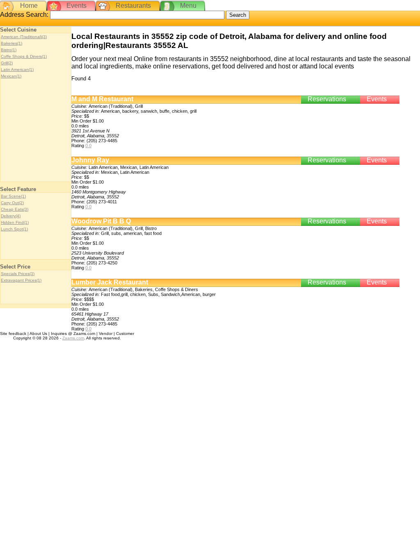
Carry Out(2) (12, 202)
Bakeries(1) (11, 43)
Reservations (327, 99)
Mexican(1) (11, 76)
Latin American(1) (17, 69)
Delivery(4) (11, 216)
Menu (188, 5)
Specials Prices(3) (17, 273)
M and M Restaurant (102, 99)
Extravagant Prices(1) (21, 280)
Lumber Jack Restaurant (109, 282)
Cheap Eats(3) (14, 209)
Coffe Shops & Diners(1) (24, 56)
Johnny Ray (90, 160)
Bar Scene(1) (13, 196)
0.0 (88, 145)
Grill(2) (7, 63)
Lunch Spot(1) (14, 229)
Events (76, 5)
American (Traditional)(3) (24, 36)
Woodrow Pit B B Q (101, 221)
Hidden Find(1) (15, 222)
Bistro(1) (8, 50)
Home (29, 5)
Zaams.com (73, 338)
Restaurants (133, 5)
